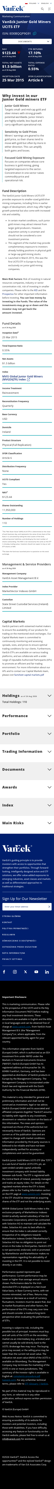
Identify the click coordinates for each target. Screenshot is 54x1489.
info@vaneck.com (11, 1438)
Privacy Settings (12, 959)
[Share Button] (42, 9)
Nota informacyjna (13, 953)
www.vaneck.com (21, 1026)
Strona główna (11, 916)
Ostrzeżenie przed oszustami (19, 947)
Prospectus (8, 293)
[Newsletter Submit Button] (49, 907)
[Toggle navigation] (49, 9)
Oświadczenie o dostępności (19, 940)
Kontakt (7, 922)
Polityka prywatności (15, 928)
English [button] (45, 3)
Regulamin (8, 934)
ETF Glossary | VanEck (36, 1383)
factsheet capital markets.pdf (29, 674)
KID (36, 290)
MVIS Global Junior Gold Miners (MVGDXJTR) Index (22, 378)
